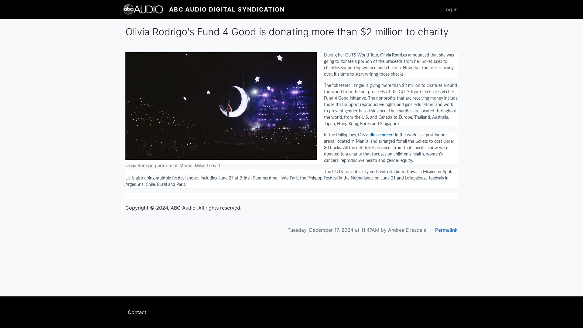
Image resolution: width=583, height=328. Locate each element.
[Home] (146, 9)
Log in (450, 9)
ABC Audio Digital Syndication (227, 9)
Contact (137, 312)
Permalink (446, 230)
